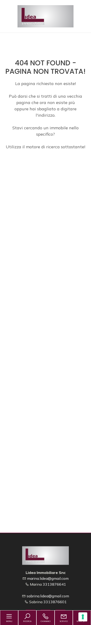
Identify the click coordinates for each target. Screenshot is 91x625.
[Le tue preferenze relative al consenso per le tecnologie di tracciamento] (82, 616)
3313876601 (55, 601)
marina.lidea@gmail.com (48, 578)
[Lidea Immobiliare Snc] (46, 16)
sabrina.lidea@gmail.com (48, 596)
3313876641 (54, 584)
